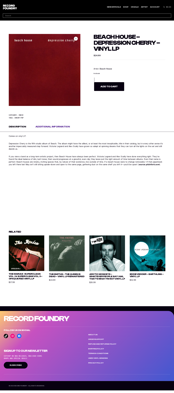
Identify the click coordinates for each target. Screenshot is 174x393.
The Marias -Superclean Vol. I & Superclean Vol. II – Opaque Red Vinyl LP (25, 276)
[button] (76, 39)
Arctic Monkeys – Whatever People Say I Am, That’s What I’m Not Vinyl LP (107, 276)
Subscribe (16, 365)
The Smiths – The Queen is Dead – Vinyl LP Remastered (66, 275)
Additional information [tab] (53, 126)
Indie (21, 115)
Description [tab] (17, 126)
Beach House (106, 69)
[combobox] (87, 16)
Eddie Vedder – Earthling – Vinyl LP (147, 275)
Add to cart (109, 86)
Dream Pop (19, 118)
